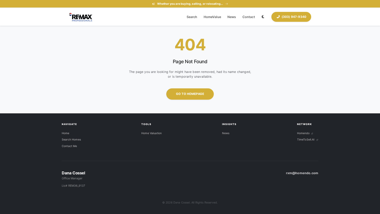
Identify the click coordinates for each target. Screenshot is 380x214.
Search (192, 17)
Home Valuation (151, 133)
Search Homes (71, 139)
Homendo (303, 133)
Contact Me (69, 146)
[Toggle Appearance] (263, 17)
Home (65, 133)
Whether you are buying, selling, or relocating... (189, 3)
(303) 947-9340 (294, 17)
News (231, 17)
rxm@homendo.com (302, 173)
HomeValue (212, 17)
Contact (248, 17)
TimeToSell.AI (306, 139)
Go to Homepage (190, 94)
